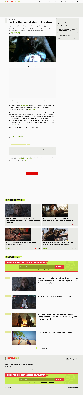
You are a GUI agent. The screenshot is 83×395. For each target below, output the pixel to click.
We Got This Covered (49, 369)
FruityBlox (30, 370)
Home (10, 19)
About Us (7, 364)
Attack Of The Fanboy (28, 369)
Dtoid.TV (35, 98)
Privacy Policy (51, 269)
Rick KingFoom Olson (15, 32)
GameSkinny (66, 369)
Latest (67, 1)
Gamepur (20, 369)
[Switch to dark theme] (75, 1)
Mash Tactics (11, 98)
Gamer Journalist (59, 369)
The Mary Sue (16, 370)
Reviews (54, 1)
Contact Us (16, 364)
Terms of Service (44, 269)
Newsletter (42, 1)
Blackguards (32, 109)
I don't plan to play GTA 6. (64, 35)
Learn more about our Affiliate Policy (25, 158)
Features (60, 1)
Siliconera (42, 369)
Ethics (11, 364)
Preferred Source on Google (31, 160)
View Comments (32, 173)
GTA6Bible (42, 370)
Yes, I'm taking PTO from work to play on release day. (67, 26)
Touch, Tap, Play (23, 370)
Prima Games (36, 369)
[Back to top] (5, 192)
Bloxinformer (36, 370)
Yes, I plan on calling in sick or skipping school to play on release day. (67, 30)
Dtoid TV (13, 144)
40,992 (43, 348)
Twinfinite (15, 369)
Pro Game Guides (8, 369)
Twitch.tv (28, 144)
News (49, 1)
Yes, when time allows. (64, 33)
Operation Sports (8, 370)
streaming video (23, 144)
